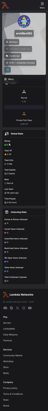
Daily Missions (10, 334)
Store (6, 367)
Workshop (8, 361)
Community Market (12, 355)
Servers (7, 322)
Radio (6, 373)
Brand (6, 405)
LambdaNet (9, 328)
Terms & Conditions (13, 394)
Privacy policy (10, 388)
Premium (7, 340)
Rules (6, 399)
